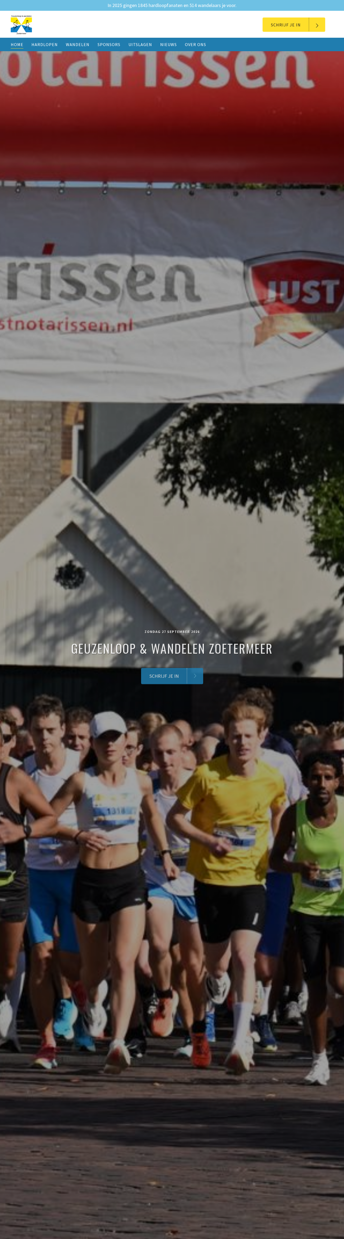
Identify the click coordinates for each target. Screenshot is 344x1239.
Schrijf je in (286, 24)
